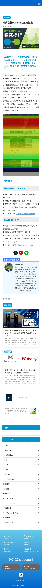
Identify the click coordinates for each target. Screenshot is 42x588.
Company (28, 536)
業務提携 (7, 299)
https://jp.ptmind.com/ (25, 245)
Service (9, 549)
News (26, 543)
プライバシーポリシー (21, 580)
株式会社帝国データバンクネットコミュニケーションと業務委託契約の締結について (20, 333)
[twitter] (15, 253)
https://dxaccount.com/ (25, 213)
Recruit (31, 549)
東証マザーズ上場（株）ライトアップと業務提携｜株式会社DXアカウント (20, 371)
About (10, 536)
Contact (7, 567)
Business (8, 543)
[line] (26, 253)
